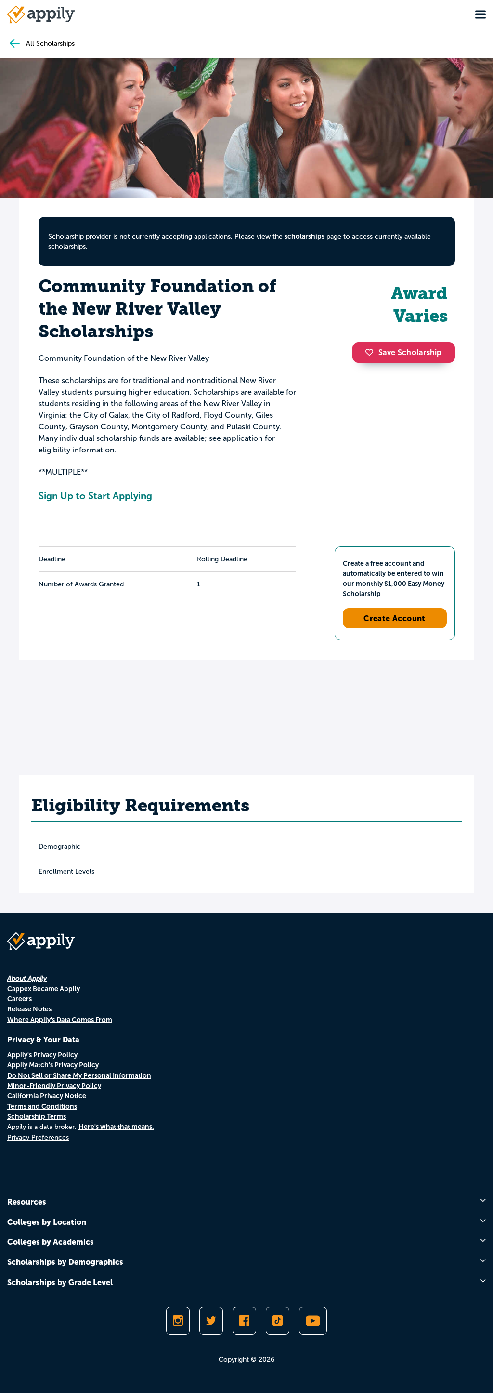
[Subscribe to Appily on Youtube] (313, 1321)
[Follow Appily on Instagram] (178, 1321)
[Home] (41, 14)
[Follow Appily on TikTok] (277, 1321)
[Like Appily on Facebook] (244, 1321)
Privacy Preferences (38, 1137)
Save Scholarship (410, 352)
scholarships (304, 236)
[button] (371, 352)
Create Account (394, 618)
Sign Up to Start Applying (95, 496)
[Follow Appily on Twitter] (211, 1321)
